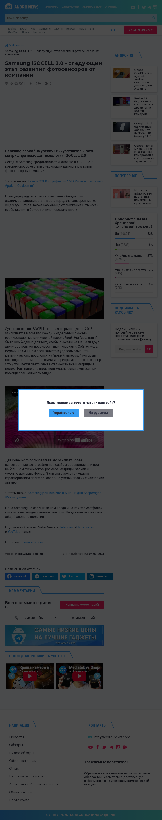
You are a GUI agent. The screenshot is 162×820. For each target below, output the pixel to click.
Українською (63, 413)
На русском (98, 413)
